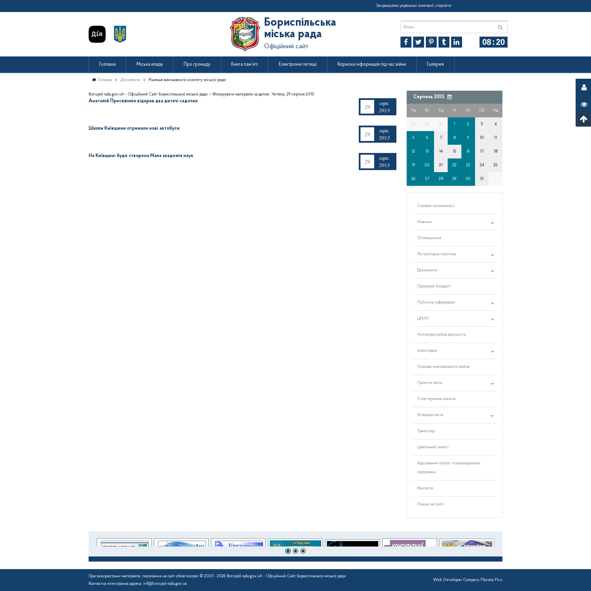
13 (427, 152)
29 (454, 179)
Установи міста (430, 415)
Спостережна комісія (436, 399)
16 (468, 152)
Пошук (500, 27)
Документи (130, 80)
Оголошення (429, 238)
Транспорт (426, 431)
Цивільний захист (433, 447)
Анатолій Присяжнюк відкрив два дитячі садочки (143, 101)
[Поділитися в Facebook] (405, 42)
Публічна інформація (436, 302)
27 (427, 179)
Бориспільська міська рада (300, 28)
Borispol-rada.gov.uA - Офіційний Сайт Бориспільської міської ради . (287, 576)
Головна (104, 80)
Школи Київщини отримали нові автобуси (134, 128)
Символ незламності (436, 206)
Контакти (425, 488)
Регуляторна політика (436, 254)
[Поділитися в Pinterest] (431, 42)
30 (468, 179)
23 (468, 165)
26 (413, 179)
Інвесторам (427, 351)
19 (413, 165)
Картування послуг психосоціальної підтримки (448, 467)
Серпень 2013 (428, 97)
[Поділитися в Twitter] (418, 42)
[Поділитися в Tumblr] (443, 42)
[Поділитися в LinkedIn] (456, 42)
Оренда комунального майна (443, 367)
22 (454, 165)
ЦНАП (423, 319)
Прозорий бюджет (434, 286)
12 (413, 152)
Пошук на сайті (430, 504)
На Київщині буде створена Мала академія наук (141, 155)
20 (427, 165)
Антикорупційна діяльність (441, 335)
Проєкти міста (429, 383)
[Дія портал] (97, 34)
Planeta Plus (491, 580)
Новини (424, 222)
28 (441, 179)
